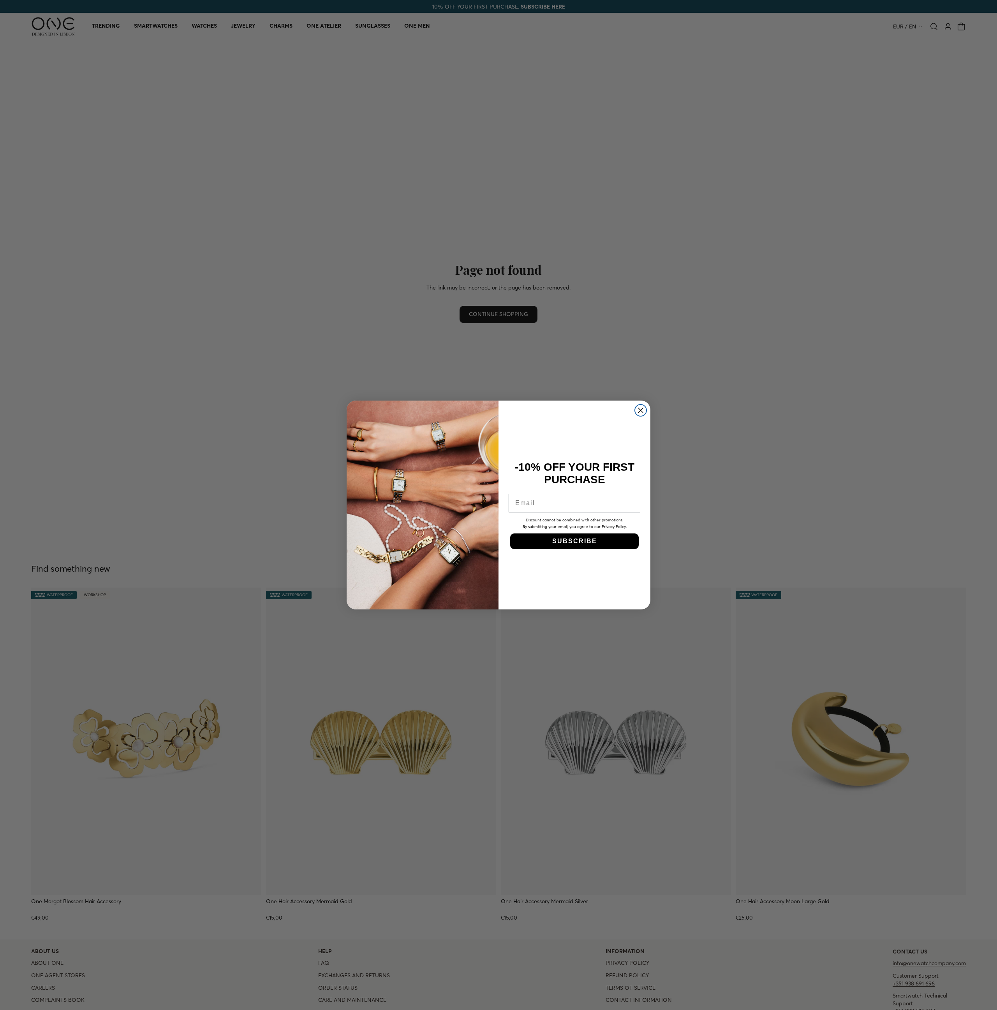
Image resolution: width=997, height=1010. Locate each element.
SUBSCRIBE (574, 541)
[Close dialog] (640, 410)
